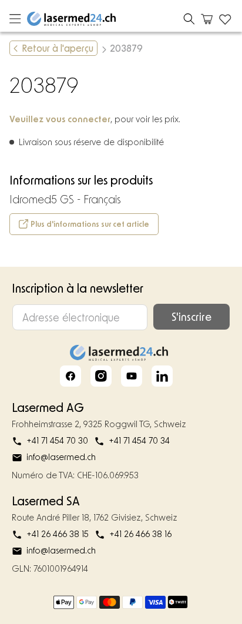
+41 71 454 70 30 (57, 440)
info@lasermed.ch (61, 456)
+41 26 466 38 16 (140, 533)
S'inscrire (191, 316)
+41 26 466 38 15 (57, 533)
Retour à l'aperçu (57, 47)
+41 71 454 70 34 (139, 440)
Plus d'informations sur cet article (90, 224)
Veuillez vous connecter (59, 118)
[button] (189, 19)
